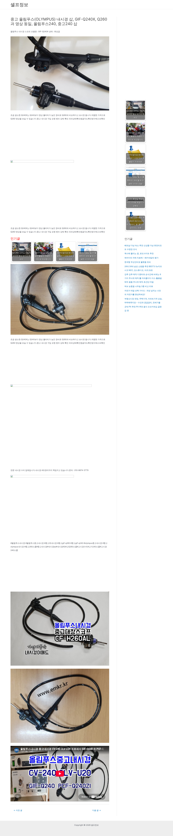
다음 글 (96, 810)
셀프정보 (19, 4)
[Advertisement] (60, 141)
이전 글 (18, 810)
